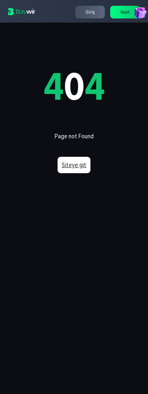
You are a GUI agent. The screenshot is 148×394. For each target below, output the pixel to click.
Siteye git (74, 165)
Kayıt (125, 12)
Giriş (90, 12)
